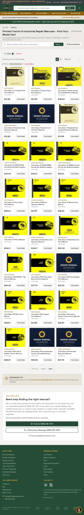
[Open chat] (79, 510)
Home (6, 27)
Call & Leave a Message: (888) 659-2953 (43, 430)
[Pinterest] (46, 485)
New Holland (48, 469)
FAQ (3, 487)
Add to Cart (16, 76)
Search (69, 8)
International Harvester (51, 463)
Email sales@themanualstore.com (43, 435)
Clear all (18, 53)
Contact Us (6, 484)
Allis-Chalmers (48, 472)
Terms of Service (48, 508)
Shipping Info (6, 490)
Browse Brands (74, 44)
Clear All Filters (29, 64)
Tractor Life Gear (59, 13)
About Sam (6, 475)
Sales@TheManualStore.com (72, 2)
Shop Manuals (25, 13)
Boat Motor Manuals (9, 472)
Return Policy (6, 492)
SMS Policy (58, 508)
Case (45, 466)
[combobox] (44, 8)
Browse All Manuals (8, 457)
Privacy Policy (38, 508)
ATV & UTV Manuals (9, 469)
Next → (51, 369)
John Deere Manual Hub (71, 17)
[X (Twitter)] (51, 485)
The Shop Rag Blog (9, 463)
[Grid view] (57, 59)
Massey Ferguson (50, 457)
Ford (45, 460)
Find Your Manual (11, 13)
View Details (21, 99)
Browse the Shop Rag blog (42, 380)
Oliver (46, 475)
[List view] (60, 59)
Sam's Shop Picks (8, 466)
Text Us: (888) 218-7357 (43, 424)
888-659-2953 (10, 499)
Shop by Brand (41, 13)
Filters (10, 54)
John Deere (48, 455)
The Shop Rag (75, 13)
